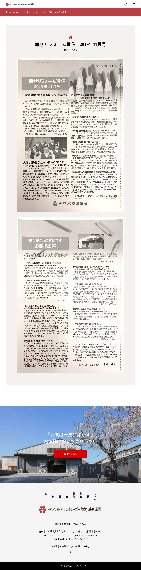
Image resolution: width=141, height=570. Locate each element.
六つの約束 (94, 493)
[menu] (126, 4)
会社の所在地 (70, 453)
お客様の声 (81, 493)
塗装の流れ (74, 493)
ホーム (46, 493)
